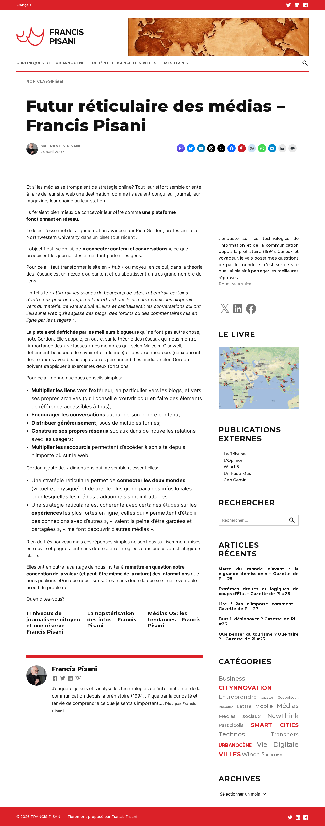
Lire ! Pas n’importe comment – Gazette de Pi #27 (259, 606)
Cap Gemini (236, 480)
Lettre (244, 706)
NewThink (283, 715)
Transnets (285, 734)
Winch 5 (253, 754)
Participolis (231, 725)
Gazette (267, 697)
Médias (287, 705)
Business (232, 678)
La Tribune (235, 453)
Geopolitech (288, 697)
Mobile (264, 706)
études (172, 505)
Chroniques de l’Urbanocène (50, 63)
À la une (274, 754)
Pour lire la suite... (236, 284)
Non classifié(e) (44, 81)
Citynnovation (245, 687)
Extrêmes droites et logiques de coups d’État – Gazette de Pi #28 (259, 591)
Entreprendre (238, 696)
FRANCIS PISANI (67, 36)
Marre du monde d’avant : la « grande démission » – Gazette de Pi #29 (259, 573)
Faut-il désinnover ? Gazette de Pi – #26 (259, 621)
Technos (232, 734)
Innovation (226, 707)
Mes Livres (176, 63)
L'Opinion (233, 460)
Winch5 (231, 466)
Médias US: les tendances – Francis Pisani (174, 619)
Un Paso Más (237, 473)
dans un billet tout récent (108, 237)
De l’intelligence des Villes (124, 63)
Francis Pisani (63, 146)
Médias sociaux (240, 716)
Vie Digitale (278, 744)
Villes (230, 754)
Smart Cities (275, 725)
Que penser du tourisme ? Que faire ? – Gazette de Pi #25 (259, 636)
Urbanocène (235, 745)
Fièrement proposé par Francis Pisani (102, 816)
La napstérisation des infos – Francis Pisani (111, 619)
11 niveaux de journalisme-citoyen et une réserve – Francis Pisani (53, 622)
